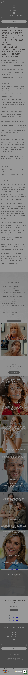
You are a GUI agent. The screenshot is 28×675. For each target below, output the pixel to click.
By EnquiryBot (18, 671)
